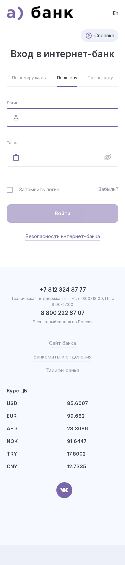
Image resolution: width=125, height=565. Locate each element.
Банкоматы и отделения (62, 356)
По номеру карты (29, 77)
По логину (67, 77)
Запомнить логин (39, 189)
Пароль (14, 142)
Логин (12, 102)
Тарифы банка (62, 370)
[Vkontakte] (64, 490)
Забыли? (108, 189)
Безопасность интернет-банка (62, 236)
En (115, 13)
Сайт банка (62, 343)
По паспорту (100, 77)
